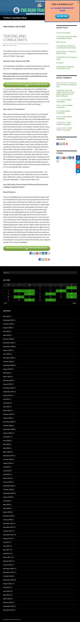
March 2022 (7, 376)
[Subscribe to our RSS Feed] (46, 259)
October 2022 (7, 361)
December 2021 (8, 388)
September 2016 (8, 580)
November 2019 (8, 455)
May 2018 (6, 504)
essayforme (60, 90)
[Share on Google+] (37, 253)
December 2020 (8, 422)
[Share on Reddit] (40, 253)
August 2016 (7, 583)
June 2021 (6, 403)
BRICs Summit (61, 42)
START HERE (63, 16)
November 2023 (8, 343)
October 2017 (7, 531)
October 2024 (7, 324)
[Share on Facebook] (31, 253)
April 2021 (6, 407)
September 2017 (8, 535)
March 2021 (7, 410)
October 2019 (7, 459)
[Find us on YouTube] (49, 259)
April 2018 (6, 508)
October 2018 (7, 489)
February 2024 (7, 339)
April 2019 (6, 474)
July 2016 (6, 587)
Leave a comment (10, 45)
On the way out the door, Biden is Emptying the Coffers (66, 37)
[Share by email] (49, 253)
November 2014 (8, 610)
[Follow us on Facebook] (40, 259)
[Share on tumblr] (46, 253)
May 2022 (6, 373)
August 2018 (7, 497)
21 (19, 297)
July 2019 (6, 467)
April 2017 (6, 553)
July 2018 (6, 501)
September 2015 (8, 606)
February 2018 (7, 516)
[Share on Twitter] (34, 253)
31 (50, 300)
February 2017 (7, 561)
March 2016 (7, 599)
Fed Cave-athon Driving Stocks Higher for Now (66, 84)
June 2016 (6, 591)
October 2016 (7, 576)
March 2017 (7, 557)
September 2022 (8, 365)
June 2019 (6, 471)
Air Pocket (59, 63)
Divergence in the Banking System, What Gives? (65, 67)
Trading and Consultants (15, 38)
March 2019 (7, 478)
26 (71, 297)
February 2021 (7, 414)
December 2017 (8, 523)
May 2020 (6, 444)
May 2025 (6, 316)
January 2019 (7, 482)
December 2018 (8, 486)
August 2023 (7, 350)
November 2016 (8, 572)
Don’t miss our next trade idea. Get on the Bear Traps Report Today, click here (26, 84)
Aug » (74, 303)
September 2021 (8, 392)
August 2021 (7, 395)
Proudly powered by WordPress (12, 619)
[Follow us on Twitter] (43, 259)
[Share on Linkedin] (43, 253)
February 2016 (7, 602)
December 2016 (8, 568)
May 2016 (6, 595)
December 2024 (8, 320)
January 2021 (7, 418)
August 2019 (7, 463)
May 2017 (6, 550)
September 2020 (8, 429)
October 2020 (7, 425)
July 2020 (6, 437)
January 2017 (7, 565)
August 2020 (7, 433)
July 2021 (6, 399)
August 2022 (7, 369)
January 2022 (7, 384)
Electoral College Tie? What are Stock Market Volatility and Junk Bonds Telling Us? (65, 93)
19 (71, 294)
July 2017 (6, 542)
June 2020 (6, 440)
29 (29, 300)
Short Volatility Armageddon (64, 100)
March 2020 (7, 452)
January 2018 (7, 519)
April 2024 (6, 335)
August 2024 (7, 328)
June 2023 (6, 354)
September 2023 (8, 346)
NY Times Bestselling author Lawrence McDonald (32, 44)
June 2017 (6, 546)
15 (29, 294)
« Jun (5, 303)
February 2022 (7, 380)
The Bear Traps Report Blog (14, 18)
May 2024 (6, 331)
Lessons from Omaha (63, 33)
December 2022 (8, 358)
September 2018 (8, 493)
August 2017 (7, 538)
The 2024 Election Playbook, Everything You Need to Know (66, 47)
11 (61, 291)
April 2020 (6, 448)
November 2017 (8, 527)
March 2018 (7, 512)
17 (50, 294)
